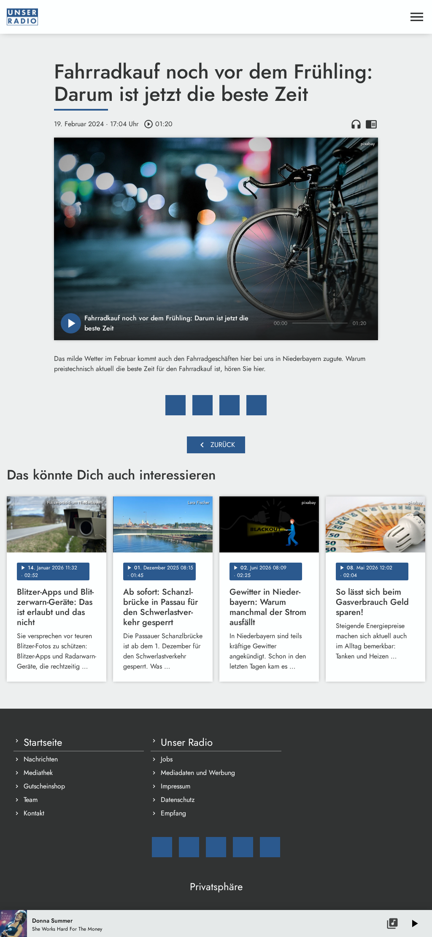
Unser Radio (187, 742)
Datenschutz (177, 799)
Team (31, 799)
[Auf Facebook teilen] (175, 405)
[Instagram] (216, 847)
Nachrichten (41, 759)
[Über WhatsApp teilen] (229, 405)
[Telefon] (243, 847)
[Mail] (162, 847)
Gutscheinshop (44, 786)
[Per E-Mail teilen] (256, 405)
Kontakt (34, 813)
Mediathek (38, 772)
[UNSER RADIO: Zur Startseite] (206, 16)
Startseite (43, 742)
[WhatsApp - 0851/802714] (270, 847)
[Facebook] (189, 847)
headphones (356, 124)
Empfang (173, 813)
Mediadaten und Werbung (198, 772)
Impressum (175, 786)
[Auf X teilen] (202, 405)
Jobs (167, 759)
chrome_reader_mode (371, 124)
